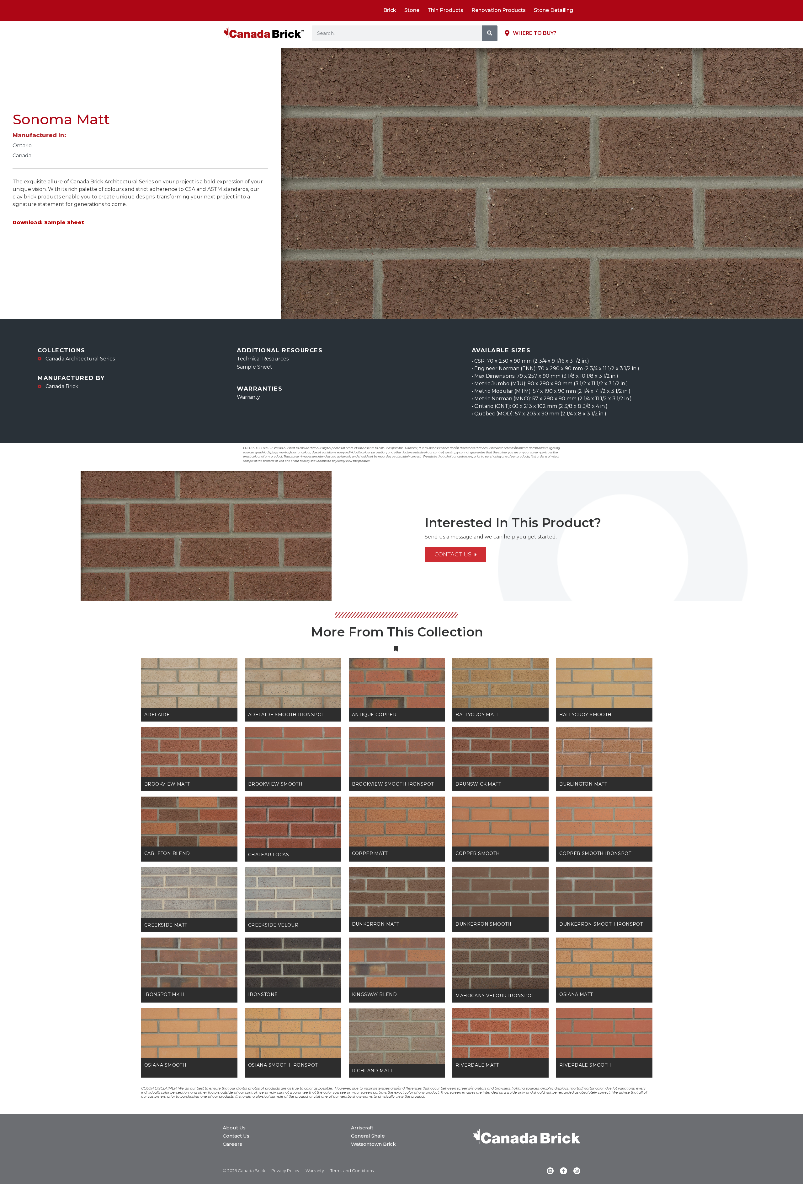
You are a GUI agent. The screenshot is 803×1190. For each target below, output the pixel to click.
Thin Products (445, 10)
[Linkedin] (550, 1170)
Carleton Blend (167, 853)
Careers (232, 1144)
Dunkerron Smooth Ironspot (601, 924)
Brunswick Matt (478, 784)
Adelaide (157, 714)
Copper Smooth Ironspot (595, 853)
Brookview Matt (167, 784)
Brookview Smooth (275, 784)
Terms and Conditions (352, 1170)
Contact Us (236, 1136)
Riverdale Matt (477, 1065)
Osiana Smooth (165, 1065)
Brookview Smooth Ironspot (393, 784)
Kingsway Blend (374, 994)
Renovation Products (498, 10)
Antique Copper (374, 714)
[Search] (489, 33)
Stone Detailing (553, 10)
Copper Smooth (477, 853)
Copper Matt (369, 853)
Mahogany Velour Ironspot (494, 995)
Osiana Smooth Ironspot (283, 1065)
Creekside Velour (273, 925)
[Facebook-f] (563, 1170)
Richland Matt (372, 1071)
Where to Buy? (534, 33)
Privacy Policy (285, 1170)
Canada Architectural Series (80, 359)
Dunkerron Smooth (483, 924)
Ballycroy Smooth (585, 714)
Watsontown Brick (373, 1144)
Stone (411, 10)
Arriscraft (362, 1128)
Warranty (315, 1170)
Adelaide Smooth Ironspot (286, 714)
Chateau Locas (268, 854)
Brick (389, 10)
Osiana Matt (576, 994)
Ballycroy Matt (477, 714)
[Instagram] (576, 1170)
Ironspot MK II (164, 994)
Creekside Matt (165, 925)
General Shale (368, 1136)
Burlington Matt (583, 784)
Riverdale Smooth (585, 1065)
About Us (234, 1128)
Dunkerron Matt (375, 924)
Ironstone (263, 994)
